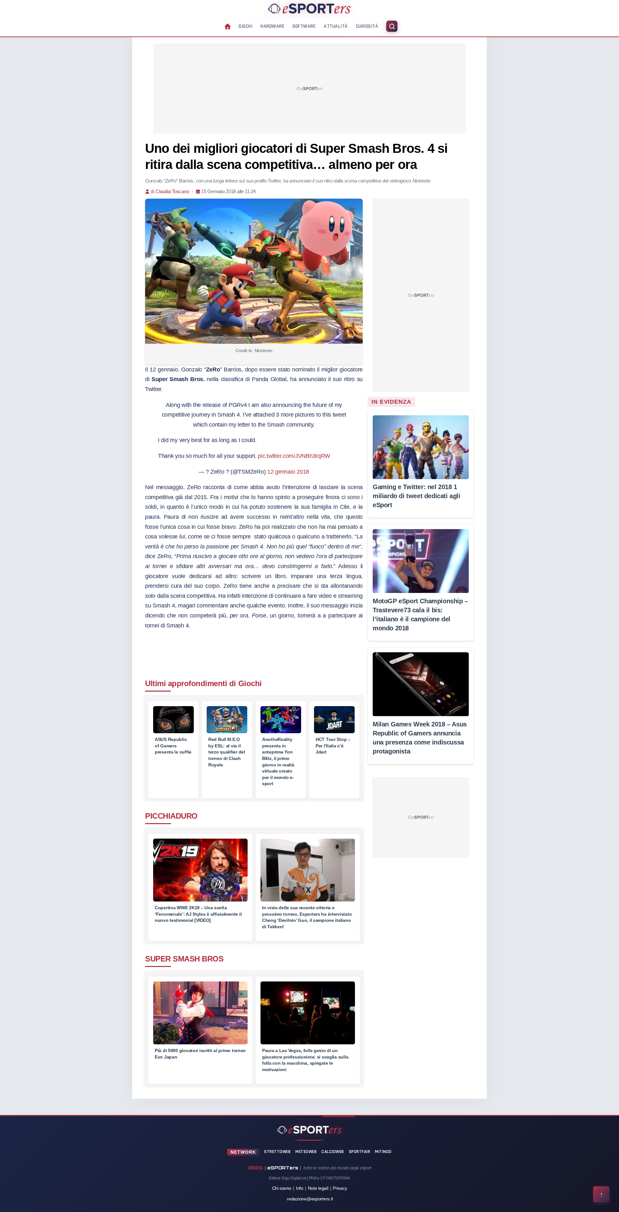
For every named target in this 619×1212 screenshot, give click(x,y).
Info (299, 1188)
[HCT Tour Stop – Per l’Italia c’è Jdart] (334, 719)
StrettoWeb (277, 1152)
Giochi (245, 26)
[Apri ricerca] (392, 26)
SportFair (359, 1152)
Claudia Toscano (172, 191)
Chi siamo (282, 1188)
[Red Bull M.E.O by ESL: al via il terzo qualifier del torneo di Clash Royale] (227, 719)
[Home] (309, 8)
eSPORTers (282, 1167)
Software (304, 26)
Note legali (318, 1188)
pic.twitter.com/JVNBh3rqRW (294, 456)
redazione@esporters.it (310, 1198)
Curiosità (367, 26)
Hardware (272, 26)
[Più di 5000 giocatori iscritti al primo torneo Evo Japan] (200, 1016)
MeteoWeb (306, 1152)
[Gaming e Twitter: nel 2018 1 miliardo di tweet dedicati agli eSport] (421, 447)
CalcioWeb (332, 1152)
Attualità (336, 26)
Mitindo (383, 1152)
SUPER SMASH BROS (184, 958)
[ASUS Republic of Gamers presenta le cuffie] (173, 719)
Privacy (340, 1188)
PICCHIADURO (171, 816)
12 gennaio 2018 (288, 471)
